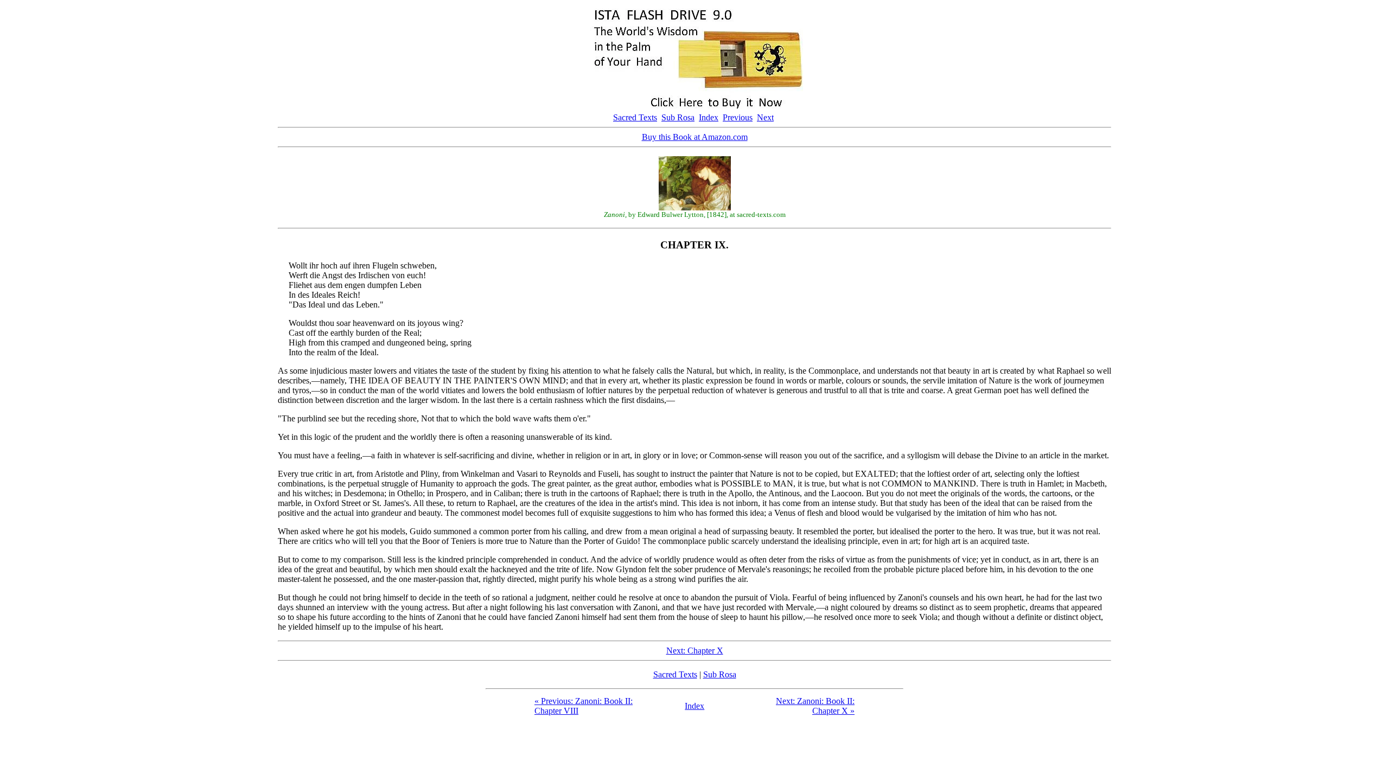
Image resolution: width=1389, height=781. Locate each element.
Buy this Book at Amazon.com (695, 137)
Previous (738, 117)
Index (708, 117)
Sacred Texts (635, 117)
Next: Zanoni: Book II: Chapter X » (815, 705)
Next (765, 117)
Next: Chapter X (694, 650)
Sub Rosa (677, 117)
